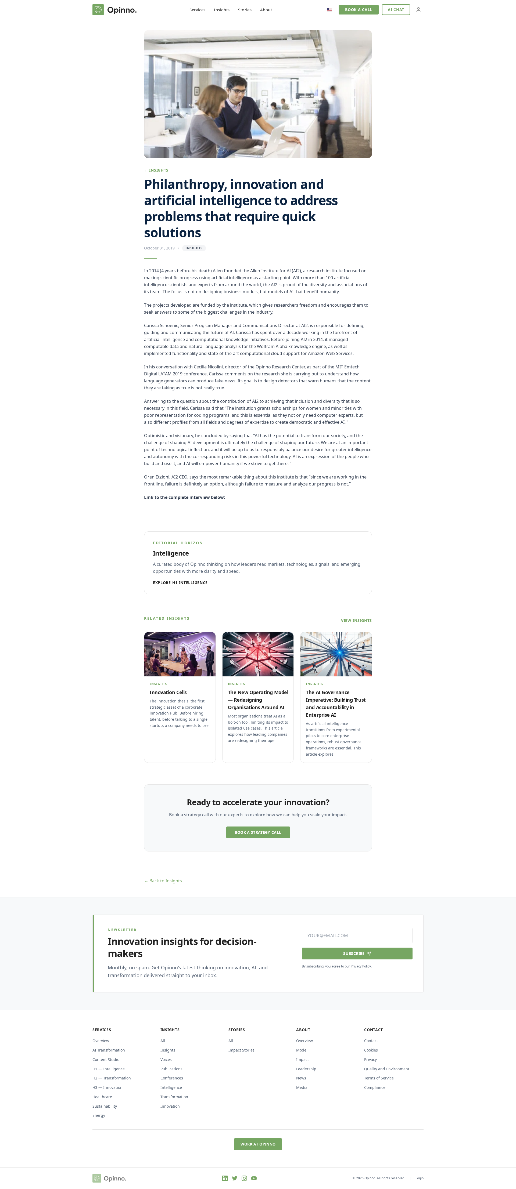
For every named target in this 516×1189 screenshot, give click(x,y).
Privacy (370, 1059)
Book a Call (358, 9)
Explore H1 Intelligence (180, 582)
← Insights (156, 170)
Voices (166, 1059)
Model (301, 1050)
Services (197, 9)
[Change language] (329, 10)
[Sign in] (418, 10)
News (301, 1078)
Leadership (306, 1068)
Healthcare (102, 1096)
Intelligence (171, 1087)
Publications (171, 1068)
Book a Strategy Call (258, 832)
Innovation (170, 1106)
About (266, 9)
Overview (100, 1040)
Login (419, 1178)
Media (301, 1087)
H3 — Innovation (107, 1087)
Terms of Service (379, 1078)
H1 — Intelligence (108, 1068)
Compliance (374, 1087)
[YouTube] (254, 1178)
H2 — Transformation (111, 1078)
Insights (222, 9)
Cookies (371, 1050)
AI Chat (396, 9)
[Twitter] (234, 1178)
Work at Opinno (258, 1144)
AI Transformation (108, 1050)
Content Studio (105, 1059)
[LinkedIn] (225, 1178)
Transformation (174, 1096)
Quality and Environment (386, 1068)
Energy (98, 1115)
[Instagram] (244, 1178)
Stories (245, 9)
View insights (356, 620)
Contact (371, 1040)
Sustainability (104, 1106)
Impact (302, 1059)
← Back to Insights (163, 881)
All (162, 1040)
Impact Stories (241, 1050)
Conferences (171, 1078)
